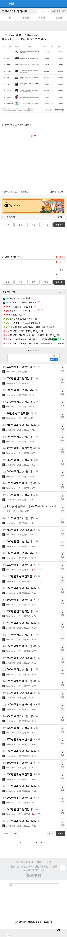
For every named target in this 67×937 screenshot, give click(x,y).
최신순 (21, 257)
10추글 (42, 17)
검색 (51, 833)
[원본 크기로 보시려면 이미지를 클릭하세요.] (33, 79)
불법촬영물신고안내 (33, 870)
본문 (21, 224)
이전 (33, 224)
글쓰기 (63, 11)
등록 (61, 270)
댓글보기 (59, 282)
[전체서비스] (63, 3)
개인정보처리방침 (30, 866)
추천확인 (6, 192)
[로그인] (57, 3)
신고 (15, 192)
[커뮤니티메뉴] (3, 3)
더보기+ (62, 292)
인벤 (11, 3)
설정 (48, 862)
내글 (9, 17)
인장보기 (11, 217)
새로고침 (61, 257)
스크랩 (60, 192)
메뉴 (4, 217)
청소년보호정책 (49, 866)
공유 (52, 192)
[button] (28, 350)
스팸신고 (25, 192)
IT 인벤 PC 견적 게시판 (14, 11)
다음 (46, 224)
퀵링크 (40, 862)
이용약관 (14, 866)
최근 (6, 833)
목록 (8, 224)
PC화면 (30, 862)
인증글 (59, 17)
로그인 (19, 862)
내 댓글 (25, 17)
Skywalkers (9, 39)
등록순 (13, 257)
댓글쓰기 (59, 224)
